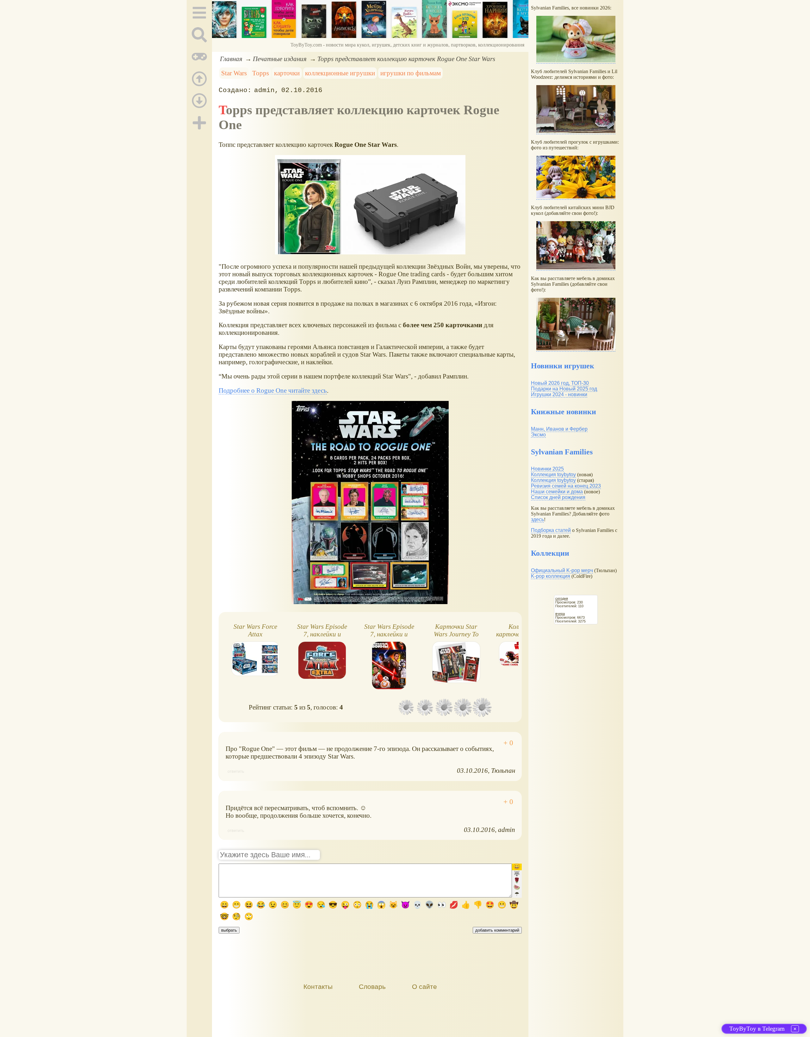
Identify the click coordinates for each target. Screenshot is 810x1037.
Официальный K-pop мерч (562, 570)
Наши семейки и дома (557, 491)
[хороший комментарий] (508, 743)
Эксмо (538, 434)
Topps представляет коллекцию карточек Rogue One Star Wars (406, 58)
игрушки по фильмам (410, 73)
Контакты (318, 986)
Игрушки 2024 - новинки (559, 394)
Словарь (372, 986)
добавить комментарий (497, 930)
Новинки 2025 (547, 469)
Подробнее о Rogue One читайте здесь (273, 390)
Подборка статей (551, 530)
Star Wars (234, 73)
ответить (235, 771)
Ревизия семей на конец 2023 (566, 486)
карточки (287, 73)
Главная (231, 58)
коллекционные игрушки (340, 73)
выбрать (229, 930)
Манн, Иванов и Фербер (559, 429)
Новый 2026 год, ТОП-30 (560, 383)
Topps (260, 73)
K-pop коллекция (550, 576)
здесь (537, 519)
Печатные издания (280, 58)
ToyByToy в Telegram (757, 1028)
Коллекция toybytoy (553, 474)
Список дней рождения (558, 497)
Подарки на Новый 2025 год (564, 388)
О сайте (424, 986)
